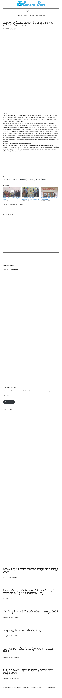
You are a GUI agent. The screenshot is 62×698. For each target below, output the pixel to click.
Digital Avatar (51, 687)
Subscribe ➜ (9, 402)
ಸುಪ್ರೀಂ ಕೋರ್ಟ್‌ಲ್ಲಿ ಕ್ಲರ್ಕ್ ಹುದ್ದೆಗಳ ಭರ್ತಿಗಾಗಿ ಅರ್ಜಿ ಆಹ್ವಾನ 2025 (28, 671)
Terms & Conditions (35, 687)
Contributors (17, 687)
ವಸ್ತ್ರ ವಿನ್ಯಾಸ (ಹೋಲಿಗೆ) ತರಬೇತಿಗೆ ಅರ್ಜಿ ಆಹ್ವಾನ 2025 (30, 611)
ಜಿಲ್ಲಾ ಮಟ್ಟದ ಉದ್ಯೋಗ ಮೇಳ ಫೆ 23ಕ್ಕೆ (22, 630)
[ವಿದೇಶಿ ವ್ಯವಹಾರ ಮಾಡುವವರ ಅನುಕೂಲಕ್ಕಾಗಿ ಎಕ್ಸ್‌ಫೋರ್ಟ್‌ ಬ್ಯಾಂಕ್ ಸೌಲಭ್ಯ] (30, 192)
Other (17, 204)
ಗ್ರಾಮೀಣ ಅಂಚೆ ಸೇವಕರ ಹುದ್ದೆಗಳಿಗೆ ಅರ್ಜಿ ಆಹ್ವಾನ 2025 (28, 650)
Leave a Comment (23, 28)
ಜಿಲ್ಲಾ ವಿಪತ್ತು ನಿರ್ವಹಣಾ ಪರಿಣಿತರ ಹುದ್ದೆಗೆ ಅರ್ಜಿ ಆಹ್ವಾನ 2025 (30, 570)
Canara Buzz (31, 3)
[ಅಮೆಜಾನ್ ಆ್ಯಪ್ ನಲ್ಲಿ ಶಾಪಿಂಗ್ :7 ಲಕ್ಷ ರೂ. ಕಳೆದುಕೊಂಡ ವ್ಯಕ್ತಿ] (49, 192)
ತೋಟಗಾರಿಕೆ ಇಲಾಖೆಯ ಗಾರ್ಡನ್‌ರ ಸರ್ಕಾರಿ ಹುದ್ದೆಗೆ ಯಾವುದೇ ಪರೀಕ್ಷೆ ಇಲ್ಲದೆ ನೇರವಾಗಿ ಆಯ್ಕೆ (28, 592)
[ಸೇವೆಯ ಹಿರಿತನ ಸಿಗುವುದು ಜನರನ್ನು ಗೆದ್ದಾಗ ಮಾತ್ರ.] (11, 192)
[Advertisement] (31, 44)
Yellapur (21, 204)
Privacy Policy (25, 687)
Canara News (12, 204)
